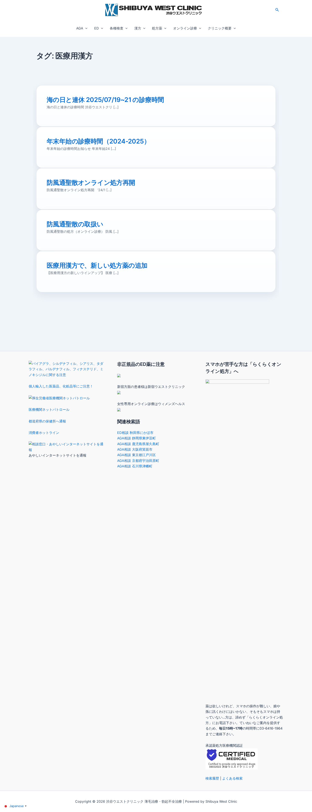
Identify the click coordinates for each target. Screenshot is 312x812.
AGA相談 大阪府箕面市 (134, 449)
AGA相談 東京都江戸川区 (136, 455)
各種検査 (116, 28)
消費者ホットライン (44, 432)
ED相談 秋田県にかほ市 (135, 432)
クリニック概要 (220, 28)
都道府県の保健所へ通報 (47, 421)
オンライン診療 (185, 28)
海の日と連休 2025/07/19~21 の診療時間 (105, 99)
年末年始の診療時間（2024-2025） (98, 141)
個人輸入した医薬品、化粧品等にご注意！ (61, 386)
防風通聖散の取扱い (75, 224)
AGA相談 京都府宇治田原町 (138, 460)
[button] (277, 10)
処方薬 (157, 28)
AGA (79, 28)
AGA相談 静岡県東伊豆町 (136, 438)
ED (96, 28)
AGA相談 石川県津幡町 (134, 466)
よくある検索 (232, 778)
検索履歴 (212, 778)
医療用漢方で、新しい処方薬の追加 (97, 265)
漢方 (137, 28)
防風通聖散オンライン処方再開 (91, 182)
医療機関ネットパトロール (49, 409)
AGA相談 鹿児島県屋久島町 (138, 444)
